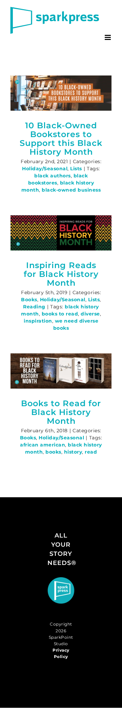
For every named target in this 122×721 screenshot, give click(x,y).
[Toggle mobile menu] (108, 37)
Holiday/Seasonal (44, 169)
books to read (60, 314)
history (73, 452)
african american (42, 445)
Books (29, 300)
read (91, 452)
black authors (52, 176)
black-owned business (71, 190)
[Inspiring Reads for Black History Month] (61, 232)
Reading (34, 307)
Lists (76, 169)
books (53, 452)
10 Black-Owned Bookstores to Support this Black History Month (61, 139)
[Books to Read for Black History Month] (61, 371)
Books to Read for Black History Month (61, 412)
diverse (90, 314)
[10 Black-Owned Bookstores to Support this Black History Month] (61, 93)
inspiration (38, 321)
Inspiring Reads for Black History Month (61, 274)
